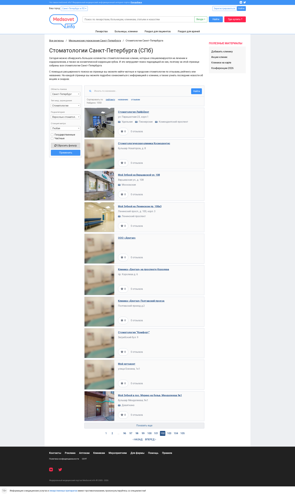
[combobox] (65, 94)
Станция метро (58, 123)
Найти (215, 19)
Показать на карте (190, 131)
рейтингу (110, 99)
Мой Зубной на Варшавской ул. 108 (139, 174)
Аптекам (84, 453)
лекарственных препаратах (63, 490)
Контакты (55, 453)
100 (149, 433)
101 (156, 433)
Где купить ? (235, 19)
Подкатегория (58, 112)
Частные (60, 138)
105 (182, 433)
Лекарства (101, 31)
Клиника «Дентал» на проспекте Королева (143, 269)
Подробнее (136, 2)
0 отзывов (137, 131)
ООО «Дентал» (127, 237)
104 (176, 433)
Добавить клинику (222, 51)
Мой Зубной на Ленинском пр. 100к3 (139, 206)
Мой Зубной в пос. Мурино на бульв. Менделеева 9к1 (150, 395)
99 (143, 433)
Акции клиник (219, 57)
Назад (138, 439)
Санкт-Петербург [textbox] (62, 94)
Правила (167, 453)
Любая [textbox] (56, 128)
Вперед (150, 439)
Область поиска (59, 89)
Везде (199, 19)
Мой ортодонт (126, 363)
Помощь (153, 453)
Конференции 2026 (222, 68)
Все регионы (56, 40)
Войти (241, 8)
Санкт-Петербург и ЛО (73, 8)
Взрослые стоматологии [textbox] (66, 117)
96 (124, 433)
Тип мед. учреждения (61, 100)
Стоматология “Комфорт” (134, 332)
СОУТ (84, 459)
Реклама (70, 453)
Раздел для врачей (189, 31)
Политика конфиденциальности (64, 459)
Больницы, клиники (126, 31)
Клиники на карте (221, 62)
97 (130, 433)
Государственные (65, 134)
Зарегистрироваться (224, 8)
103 (169, 433)
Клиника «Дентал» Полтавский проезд (141, 300)
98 (137, 433)
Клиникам (99, 453)
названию (123, 99)
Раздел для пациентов (158, 31)
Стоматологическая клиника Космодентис (144, 143)
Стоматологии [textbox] (60, 105)
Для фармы (137, 453)
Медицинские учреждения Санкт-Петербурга (95, 40)
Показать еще (144, 425)
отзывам (135, 99)
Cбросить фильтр (67, 145)
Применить (65, 152)
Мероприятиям (118, 453)
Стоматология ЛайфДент (133, 111)
